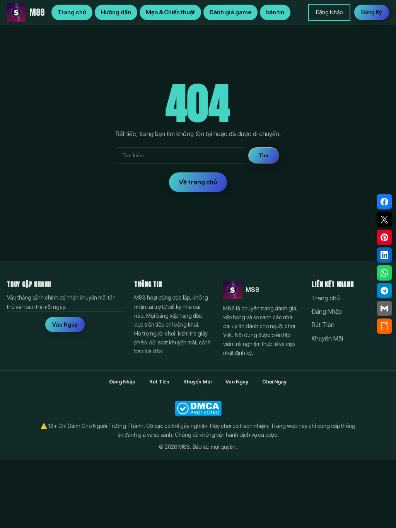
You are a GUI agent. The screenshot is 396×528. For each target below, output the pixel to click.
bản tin (275, 12)
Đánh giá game (230, 12)
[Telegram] (384, 290)
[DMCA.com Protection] (198, 408)
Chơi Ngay (274, 381)
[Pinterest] (384, 237)
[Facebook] (384, 201)
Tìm (263, 155)
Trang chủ (72, 12)
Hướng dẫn (116, 12)
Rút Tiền (323, 325)
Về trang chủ (198, 182)
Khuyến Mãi (327, 338)
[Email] (384, 308)
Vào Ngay (65, 324)
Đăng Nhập (329, 12)
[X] (384, 219)
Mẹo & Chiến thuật (170, 12)
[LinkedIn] (384, 255)
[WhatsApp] (384, 273)
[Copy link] (384, 326)
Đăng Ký (371, 12)
